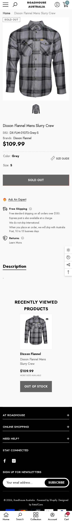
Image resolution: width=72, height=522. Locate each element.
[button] (15, 4)
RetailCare (37, 504)
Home (6, 13)
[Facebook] (4, 460)
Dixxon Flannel (22, 138)
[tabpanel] (36, 353)
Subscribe (56, 482)
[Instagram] (13, 460)
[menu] (5, 4)
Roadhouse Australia (24, 500)
